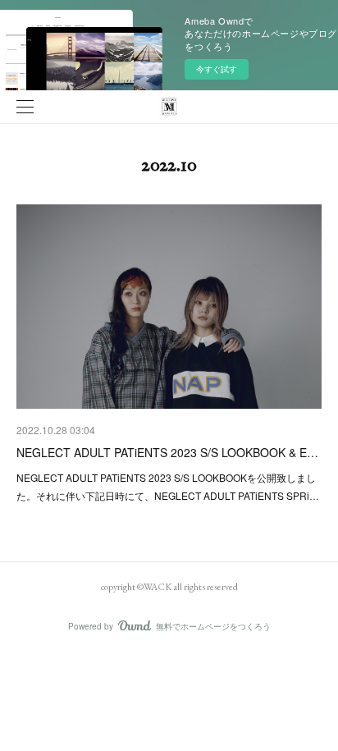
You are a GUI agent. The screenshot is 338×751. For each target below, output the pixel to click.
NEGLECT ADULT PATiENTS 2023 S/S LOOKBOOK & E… (167, 452)
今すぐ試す (216, 69)
